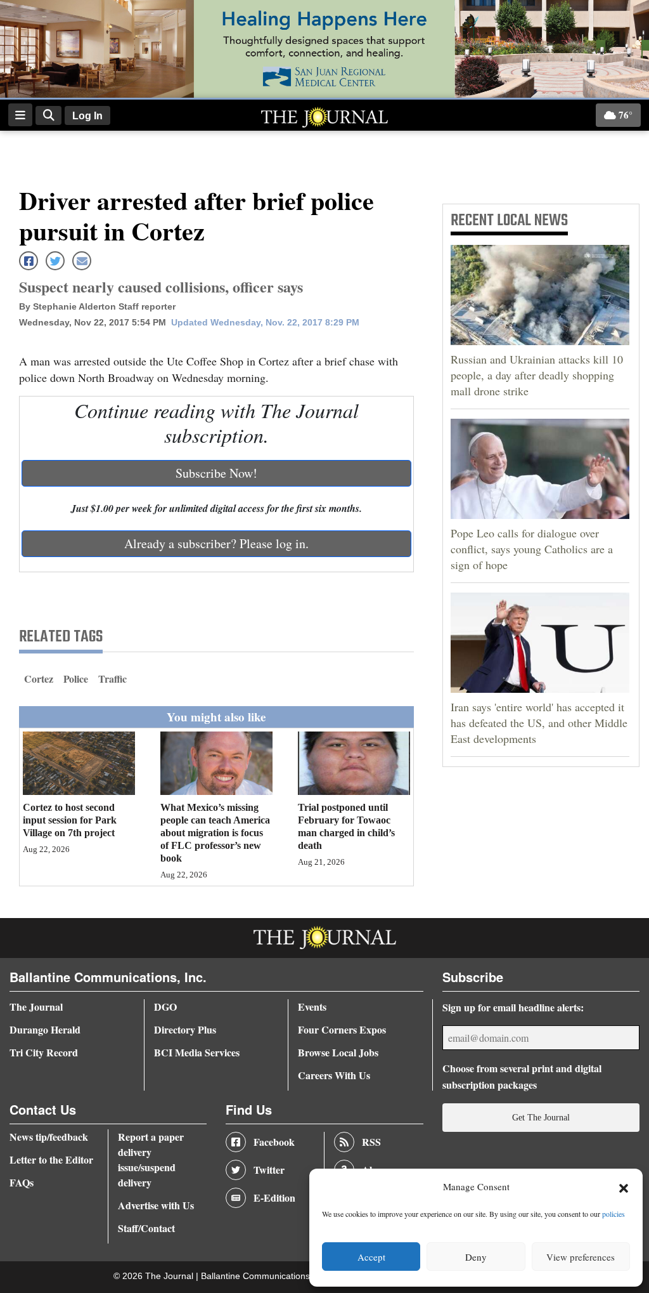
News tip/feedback (49, 1136)
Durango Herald (45, 1029)
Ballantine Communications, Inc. (266, 1276)
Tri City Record (44, 1052)
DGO (165, 1006)
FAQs (22, 1182)
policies (613, 1214)
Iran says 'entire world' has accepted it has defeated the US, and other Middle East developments (539, 722)
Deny (476, 1256)
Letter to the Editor (51, 1159)
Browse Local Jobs (338, 1052)
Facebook (274, 1141)
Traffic (112, 678)
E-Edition (274, 1197)
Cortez (38, 678)
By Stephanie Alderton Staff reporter (97, 306)
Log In (87, 115)
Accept (371, 1256)
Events (312, 1006)
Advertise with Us (156, 1205)
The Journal (36, 1006)
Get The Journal (541, 1117)
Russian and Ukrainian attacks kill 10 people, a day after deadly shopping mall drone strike (537, 374)
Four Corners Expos (342, 1029)
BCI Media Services (197, 1052)
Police (75, 678)
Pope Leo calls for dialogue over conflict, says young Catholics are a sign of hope (532, 548)
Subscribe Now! (216, 473)
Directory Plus (185, 1029)
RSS (371, 1141)
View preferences (580, 1256)
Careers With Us (334, 1075)
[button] (623, 1187)
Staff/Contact (146, 1228)
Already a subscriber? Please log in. (216, 543)
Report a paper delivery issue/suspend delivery (151, 1159)
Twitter (269, 1169)
